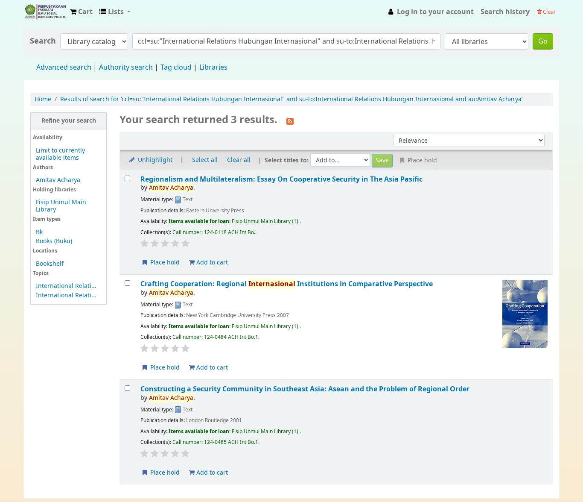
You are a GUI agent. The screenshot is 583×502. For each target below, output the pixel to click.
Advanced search (63, 67)
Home (43, 99)
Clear (549, 12)
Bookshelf (50, 263)
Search (43, 41)
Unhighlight (154, 160)
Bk (39, 232)
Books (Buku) (54, 241)
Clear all (239, 160)
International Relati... (66, 286)
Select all (205, 160)
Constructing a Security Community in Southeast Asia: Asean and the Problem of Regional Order (304, 389)
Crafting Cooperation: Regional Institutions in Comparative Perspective (286, 284)
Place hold (164, 262)
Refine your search (68, 120)
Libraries (213, 67)
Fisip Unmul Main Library (45, 12)
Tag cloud (176, 67)
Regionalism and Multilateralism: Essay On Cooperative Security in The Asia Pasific (281, 179)
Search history (505, 12)
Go (543, 41)
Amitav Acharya (58, 180)
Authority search (126, 67)
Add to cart (211, 262)
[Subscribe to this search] (290, 120)
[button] (81, 12)
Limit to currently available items (60, 154)
